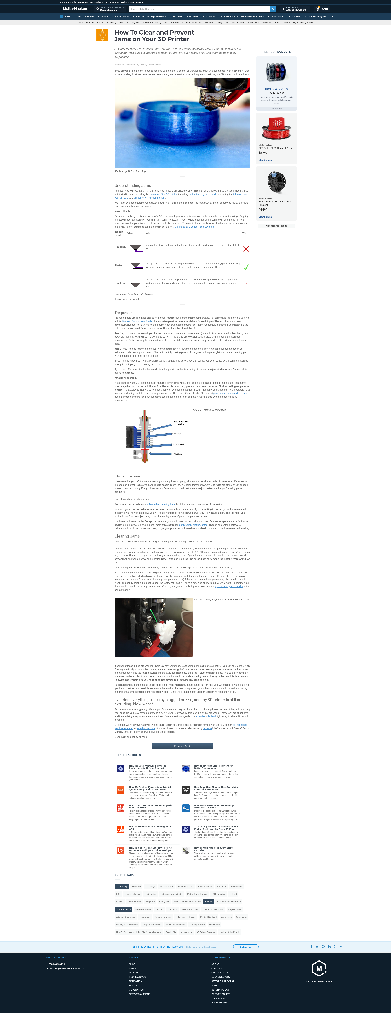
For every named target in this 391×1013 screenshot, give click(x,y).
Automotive (236, 886)
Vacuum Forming (163, 917)
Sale (79, 16)
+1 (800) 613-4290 (135, 2)
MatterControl (253, 23)
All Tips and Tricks (86, 23)
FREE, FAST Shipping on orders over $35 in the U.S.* (84, 2)
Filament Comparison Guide (137, 321)
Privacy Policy (220, 994)
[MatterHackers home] (75, 9)
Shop (132, 964)
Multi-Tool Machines (175, 924)
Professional (137, 977)
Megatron (150, 901)
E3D (118, 894)
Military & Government (173, 23)
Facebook (311, 946)
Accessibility (219, 1002)
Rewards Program (223, 981)
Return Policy (220, 989)
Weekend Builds (143, 909)
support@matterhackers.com (65, 968)
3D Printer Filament (120, 16)
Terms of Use (219, 998)
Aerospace (226, 917)
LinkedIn (329, 946)
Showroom (136, 972)
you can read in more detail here (230, 393)
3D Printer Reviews (193, 23)
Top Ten (159, 909)
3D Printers (103, 16)
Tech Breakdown (190, 909)
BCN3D (119, 901)
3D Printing (111, 23)
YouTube (341, 946)
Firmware (136, 886)
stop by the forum (146, 728)
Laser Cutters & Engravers (315, 16)
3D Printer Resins (276, 16)
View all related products (276, 226)
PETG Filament (209, 16)
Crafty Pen (164, 901)
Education (172, 909)
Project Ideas (234, 909)
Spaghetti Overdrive (152, 924)
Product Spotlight (208, 917)
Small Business (238, 23)
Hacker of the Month (229, 932)
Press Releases (185, 886)
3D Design (150, 886)
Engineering (150, 894)
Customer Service (118, 2)
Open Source (134, 901)
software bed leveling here (160, 504)
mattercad (222, 886)
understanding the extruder (203, 194)
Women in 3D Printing (152, 23)
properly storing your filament (149, 197)
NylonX (233, 894)
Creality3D (171, 932)
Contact (216, 968)
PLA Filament (176, 16)
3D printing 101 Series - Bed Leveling (193, 226)
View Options (265, 160)
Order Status (219, 972)
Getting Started (222, 23)
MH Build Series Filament (252, 16)
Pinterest (335, 946)
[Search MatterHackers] (273, 9)
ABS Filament (192, 16)
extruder (200, 716)
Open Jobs (241, 917)
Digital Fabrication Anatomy (187, 901)
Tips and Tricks (123, 909)
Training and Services (157, 16)
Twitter (317, 946)
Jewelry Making (132, 894)
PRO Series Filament (228, 16)
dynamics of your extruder (229, 586)
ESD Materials (218, 894)
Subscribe (245, 947)
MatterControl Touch (197, 894)
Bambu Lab (138, 16)
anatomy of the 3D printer (163, 194)
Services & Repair (139, 994)
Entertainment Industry (172, 894)
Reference (209, 23)
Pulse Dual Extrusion (186, 917)
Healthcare (266, 23)
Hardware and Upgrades (129, 23)
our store (207, 728)
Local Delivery (220, 977)
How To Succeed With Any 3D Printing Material (294, 23)
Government (137, 989)
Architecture (186, 932)
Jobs (214, 985)
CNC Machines (293, 16)
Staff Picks (89, 16)
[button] (110, 9)
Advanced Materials (125, 917)
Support (134, 985)
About (215, 964)
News (132, 968)
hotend (212, 716)
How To (100, 23)
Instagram (323, 946)
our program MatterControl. (193, 525)
